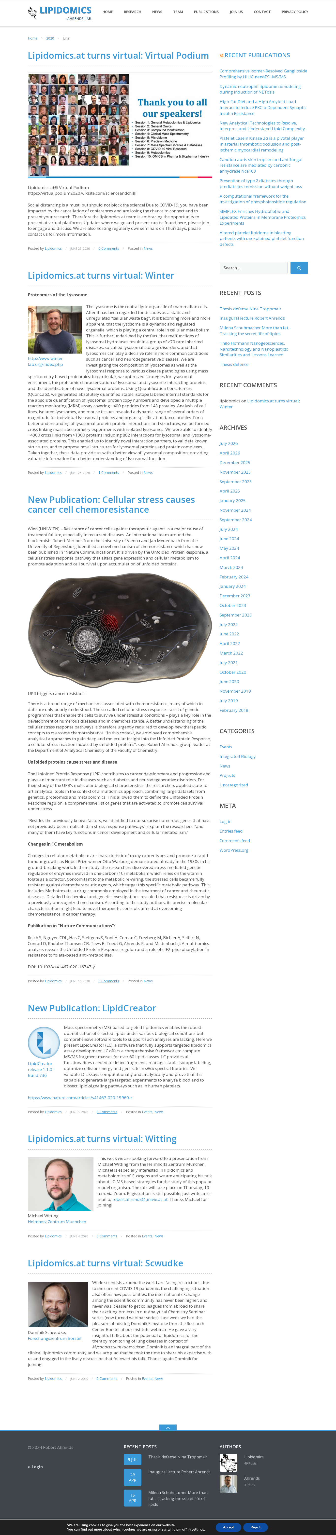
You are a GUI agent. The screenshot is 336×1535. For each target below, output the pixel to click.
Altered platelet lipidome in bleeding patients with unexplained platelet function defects (262, 238)
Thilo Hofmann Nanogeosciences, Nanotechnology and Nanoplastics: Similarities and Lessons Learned (254, 349)
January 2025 (233, 500)
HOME (108, 11)
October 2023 (233, 605)
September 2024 (236, 519)
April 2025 (230, 491)
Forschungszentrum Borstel (54, 1338)
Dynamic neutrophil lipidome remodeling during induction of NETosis (260, 89)
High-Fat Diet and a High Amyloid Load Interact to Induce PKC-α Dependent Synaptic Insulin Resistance (263, 107)
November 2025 (235, 472)
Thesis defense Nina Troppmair (250, 309)
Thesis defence (234, 364)
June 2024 (229, 538)
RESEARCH (132, 11)
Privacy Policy (295, 11)
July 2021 (229, 662)
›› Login (35, 1466)
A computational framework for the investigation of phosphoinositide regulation (263, 199)
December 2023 (235, 596)
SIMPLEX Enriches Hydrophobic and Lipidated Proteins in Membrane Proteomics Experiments (263, 217)
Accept (228, 1527)
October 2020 (233, 672)
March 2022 (231, 653)
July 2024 (229, 529)
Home (33, 38)
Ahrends (252, 1478)
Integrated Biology (238, 756)
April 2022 (230, 643)
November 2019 (235, 691)
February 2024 (234, 577)
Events (147, 1112)
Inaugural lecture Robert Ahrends (252, 318)
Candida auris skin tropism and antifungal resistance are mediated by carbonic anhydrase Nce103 (261, 165)
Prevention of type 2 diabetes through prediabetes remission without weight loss (261, 183)
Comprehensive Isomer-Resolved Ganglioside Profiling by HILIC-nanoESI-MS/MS (263, 74)
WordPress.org (234, 850)
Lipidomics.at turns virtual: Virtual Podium (118, 55)
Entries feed (231, 831)
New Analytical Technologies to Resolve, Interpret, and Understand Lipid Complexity (262, 126)
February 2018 (234, 710)
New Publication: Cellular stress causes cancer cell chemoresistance (111, 504)
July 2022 (229, 624)
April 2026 (230, 453)
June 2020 (229, 681)
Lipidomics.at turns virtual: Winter (101, 275)
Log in (225, 821)
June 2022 (229, 634)
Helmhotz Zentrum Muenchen (57, 1221)
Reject (255, 1527)
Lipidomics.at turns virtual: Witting (102, 1139)
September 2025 (236, 481)
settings (198, 1529)
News (157, 11)
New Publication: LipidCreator (92, 1008)
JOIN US (236, 11)
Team (178, 11)
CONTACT (262, 11)
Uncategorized (234, 785)
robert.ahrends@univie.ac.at (140, 1199)
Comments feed (235, 840)
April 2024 (230, 558)
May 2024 (229, 548)
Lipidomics (53, 248)
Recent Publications (257, 55)
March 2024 (231, 567)
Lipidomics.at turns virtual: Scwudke (105, 1263)
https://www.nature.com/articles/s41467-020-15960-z (80, 1097)
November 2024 (235, 510)
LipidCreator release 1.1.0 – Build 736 (41, 1069)
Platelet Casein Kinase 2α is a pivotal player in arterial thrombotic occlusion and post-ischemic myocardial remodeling (262, 144)
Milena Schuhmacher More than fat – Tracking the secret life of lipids (255, 330)
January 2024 (233, 586)
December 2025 (235, 462)
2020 (50, 38)
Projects (227, 775)
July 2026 (229, 443)
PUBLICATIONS (206, 11)
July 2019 (229, 700)
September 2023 (236, 615)
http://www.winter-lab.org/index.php (46, 361)
